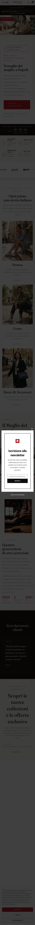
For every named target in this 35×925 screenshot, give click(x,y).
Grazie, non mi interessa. (17, 495)
